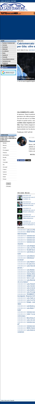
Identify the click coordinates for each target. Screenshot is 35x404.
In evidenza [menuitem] (5, 51)
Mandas (5, 143)
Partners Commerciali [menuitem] (8, 43)
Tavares (5, 174)
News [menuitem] (3, 53)
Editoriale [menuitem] (5, 49)
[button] (8, 183)
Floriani (4, 179)
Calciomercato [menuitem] (6, 61)
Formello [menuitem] (4, 57)
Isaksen (5, 171)
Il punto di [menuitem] (5, 55)
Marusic (5, 145)
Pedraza (5, 152)
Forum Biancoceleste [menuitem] (8, 59)
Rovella (4, 157)
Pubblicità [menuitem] (5, 63)
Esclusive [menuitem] (5, 47)
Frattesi (4, 169)
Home (2, 41)
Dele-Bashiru (6, 155)
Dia (3, 164)
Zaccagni (5, 167)
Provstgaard (6, 150)
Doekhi (4, 147)
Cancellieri (5, 162)
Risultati (8, 186)
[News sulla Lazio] (13, 6)
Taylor (4, 159)
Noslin (4, 176)
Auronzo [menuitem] (4, 45)
